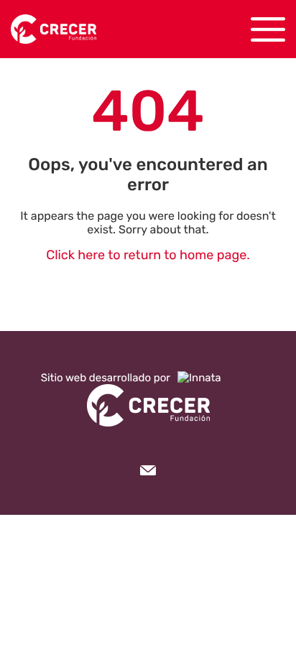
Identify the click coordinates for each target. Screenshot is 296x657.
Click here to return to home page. (148, 255)
